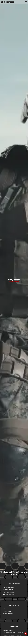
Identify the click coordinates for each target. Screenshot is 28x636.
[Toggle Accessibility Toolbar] (25, 633)
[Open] (26, 2)
